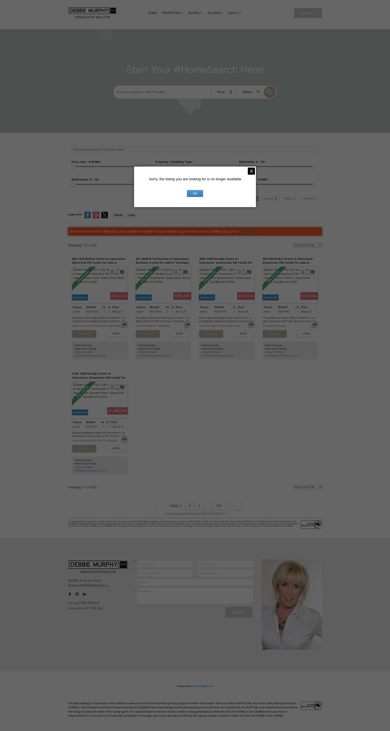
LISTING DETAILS (84, 334)
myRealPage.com (202, 686)
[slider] (74, 166)
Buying (193, 13)
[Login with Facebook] (87, 217)
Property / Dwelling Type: (174, 162)
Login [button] (131, 215)
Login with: (75, 214)
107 (219, 506)
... (208, 506)
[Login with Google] (96, 217)
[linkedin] (85, 594)
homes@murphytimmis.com (90, 355)
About (233, 13)
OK (195, 193)
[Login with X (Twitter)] (104, 217)
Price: (86, 162)
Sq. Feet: (253, 179)
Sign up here (248, 231)
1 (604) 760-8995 (83, 352)
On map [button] (269, 198)
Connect (308, 13)
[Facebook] (71, 594)
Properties (171, 13)
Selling (214, 13)
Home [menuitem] (152, 13)
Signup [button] (118, 215)
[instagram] (78, 594)
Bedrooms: (252, 162)
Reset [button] (288, 198)
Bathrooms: (85, 179)
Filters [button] (308, 198)
